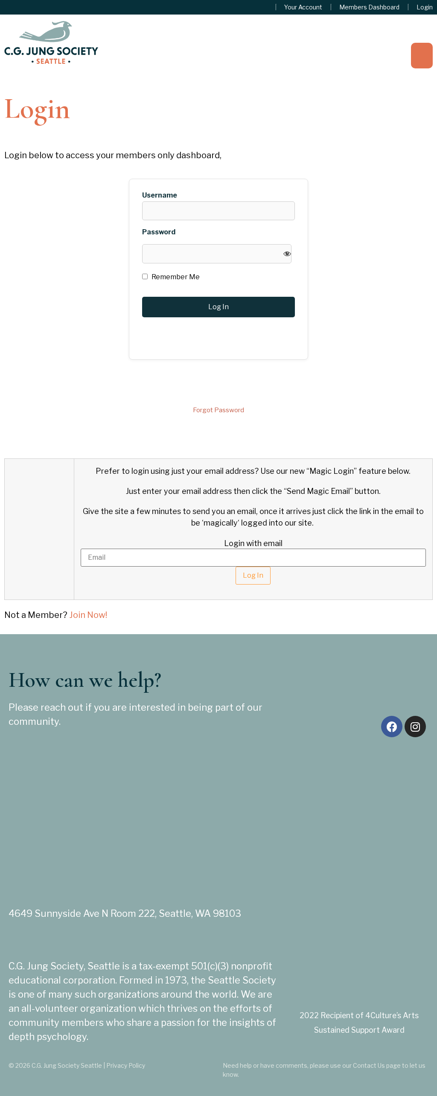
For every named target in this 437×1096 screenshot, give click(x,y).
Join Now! (88, 615)
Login (425, 7)
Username (159, 195)
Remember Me (175, 277)
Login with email (253, 543)
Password (158, 232)
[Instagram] (415, 726)
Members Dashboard (369, 7)
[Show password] (287, 253)
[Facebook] (391, 726)
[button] (422, 55)
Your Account (303, 7)
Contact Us (369, 1065)
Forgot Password (218, 410)
